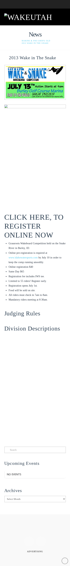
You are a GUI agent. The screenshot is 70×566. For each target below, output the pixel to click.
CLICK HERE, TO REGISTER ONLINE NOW (34, 226)
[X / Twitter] (41, 541)
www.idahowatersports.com (23, 257)
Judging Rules (22, 313)
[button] (61, 16)
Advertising (35, 551)
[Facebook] (29, 541)
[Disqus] (35, 389)
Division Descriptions (32, 328)
